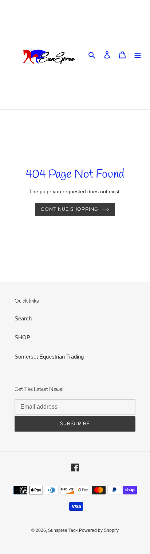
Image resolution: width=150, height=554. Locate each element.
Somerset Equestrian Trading (49, 356)
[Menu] (137, 54)
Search (23, 318)
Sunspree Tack (63, 530)
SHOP (22, 337)
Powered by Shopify (99, 530)
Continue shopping (70, 209)
